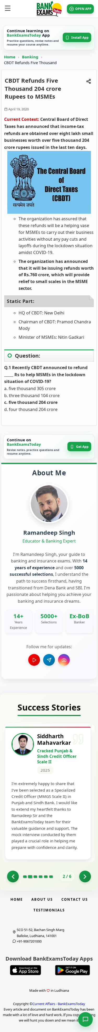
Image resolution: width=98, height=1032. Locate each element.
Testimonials (49, 910)
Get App (82, 446)
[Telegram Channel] (49, 660)
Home (9, 56)
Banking (30, 56)
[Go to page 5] (46, 876)
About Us (42, 899)
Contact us (74, 899)
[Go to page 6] (51, 876)
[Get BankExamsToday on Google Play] (72, 970)
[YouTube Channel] (34, 660)
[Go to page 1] (13, 876)
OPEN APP (83, 9)
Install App (80, 37)
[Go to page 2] (30, 876)
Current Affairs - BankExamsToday (58, 1003)
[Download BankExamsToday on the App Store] (25, 970)
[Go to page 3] (35, 876)
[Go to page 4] (40, 876)
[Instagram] (64, 660)
